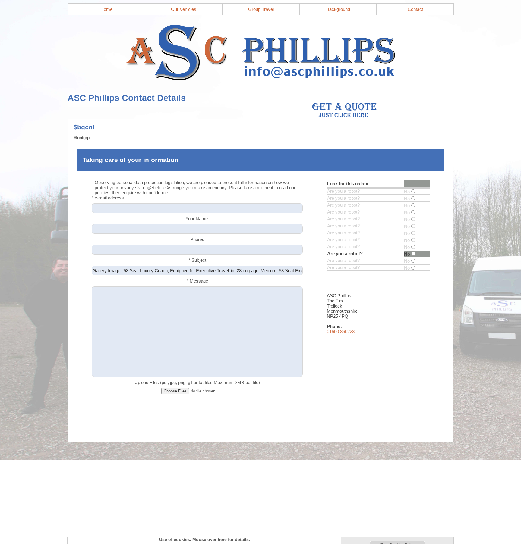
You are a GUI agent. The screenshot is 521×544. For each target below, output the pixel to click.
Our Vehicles (183, 9)
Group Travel (261, 9)
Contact (415, 9)
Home (106, 9)
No (407, 191)
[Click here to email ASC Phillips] (260, 50)
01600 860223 (341, 331)
